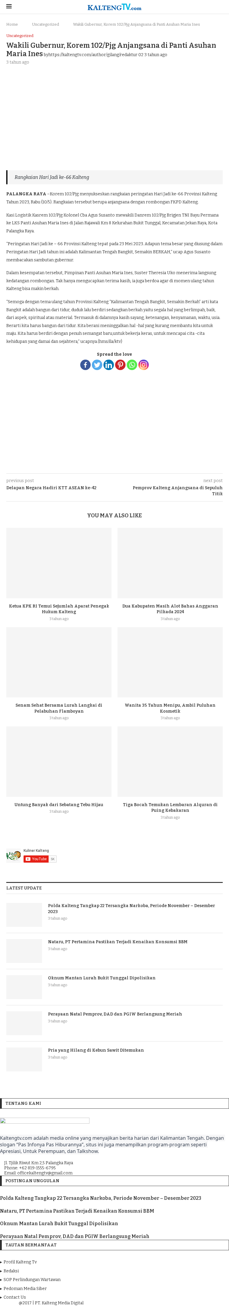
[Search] (220, 7)
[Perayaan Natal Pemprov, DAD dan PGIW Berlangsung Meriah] (24, 1023)
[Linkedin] (108, 365)
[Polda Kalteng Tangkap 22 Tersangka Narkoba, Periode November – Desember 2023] (24, 915)
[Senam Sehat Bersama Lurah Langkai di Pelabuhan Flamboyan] (59, 662)
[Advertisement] (114, 114)
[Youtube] (115, 1308)
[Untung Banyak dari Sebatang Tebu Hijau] (59, 761)
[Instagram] (143, 365)
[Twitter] (97, 365)
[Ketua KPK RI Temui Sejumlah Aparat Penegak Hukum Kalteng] (59, 563)
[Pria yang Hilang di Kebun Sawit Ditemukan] (24, 1059)
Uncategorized (45, 24)
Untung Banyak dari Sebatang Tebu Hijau (59, 804)
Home (12, 24)
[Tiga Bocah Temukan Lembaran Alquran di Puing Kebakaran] (170, 761)
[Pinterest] (120, 365)
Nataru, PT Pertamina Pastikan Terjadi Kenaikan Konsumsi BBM (118, 941)
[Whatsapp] (132, 365)
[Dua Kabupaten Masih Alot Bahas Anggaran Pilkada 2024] (170, 563)
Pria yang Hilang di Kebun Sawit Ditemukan (96, 1050)
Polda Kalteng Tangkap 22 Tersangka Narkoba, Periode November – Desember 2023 (131, 908)
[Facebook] (85, 365)
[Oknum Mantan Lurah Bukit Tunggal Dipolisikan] (24, 987)
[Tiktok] (131, 1308)
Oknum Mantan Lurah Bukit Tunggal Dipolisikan (102, 978)
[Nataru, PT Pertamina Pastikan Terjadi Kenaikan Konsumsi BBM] (24, 951)
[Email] (123, 1308)
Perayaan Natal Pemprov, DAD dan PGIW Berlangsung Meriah (115, 1014)
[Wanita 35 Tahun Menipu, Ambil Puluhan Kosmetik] (170, 662)
